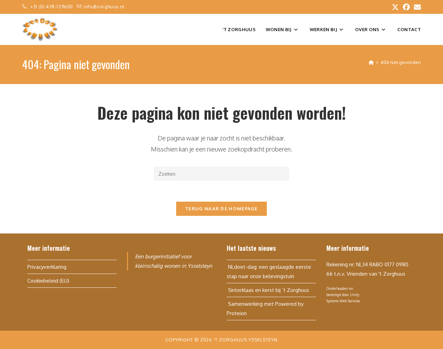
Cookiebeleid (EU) (48, 280)
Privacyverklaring (46, 267)
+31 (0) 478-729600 (52, 6)
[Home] (371, 62)
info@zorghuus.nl (104, 6)
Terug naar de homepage (221, 208)
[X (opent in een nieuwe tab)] (395, 7)
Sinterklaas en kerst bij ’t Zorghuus (268, 290)
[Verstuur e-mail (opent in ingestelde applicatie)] (416, 7)
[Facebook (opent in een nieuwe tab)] (406, 7)
